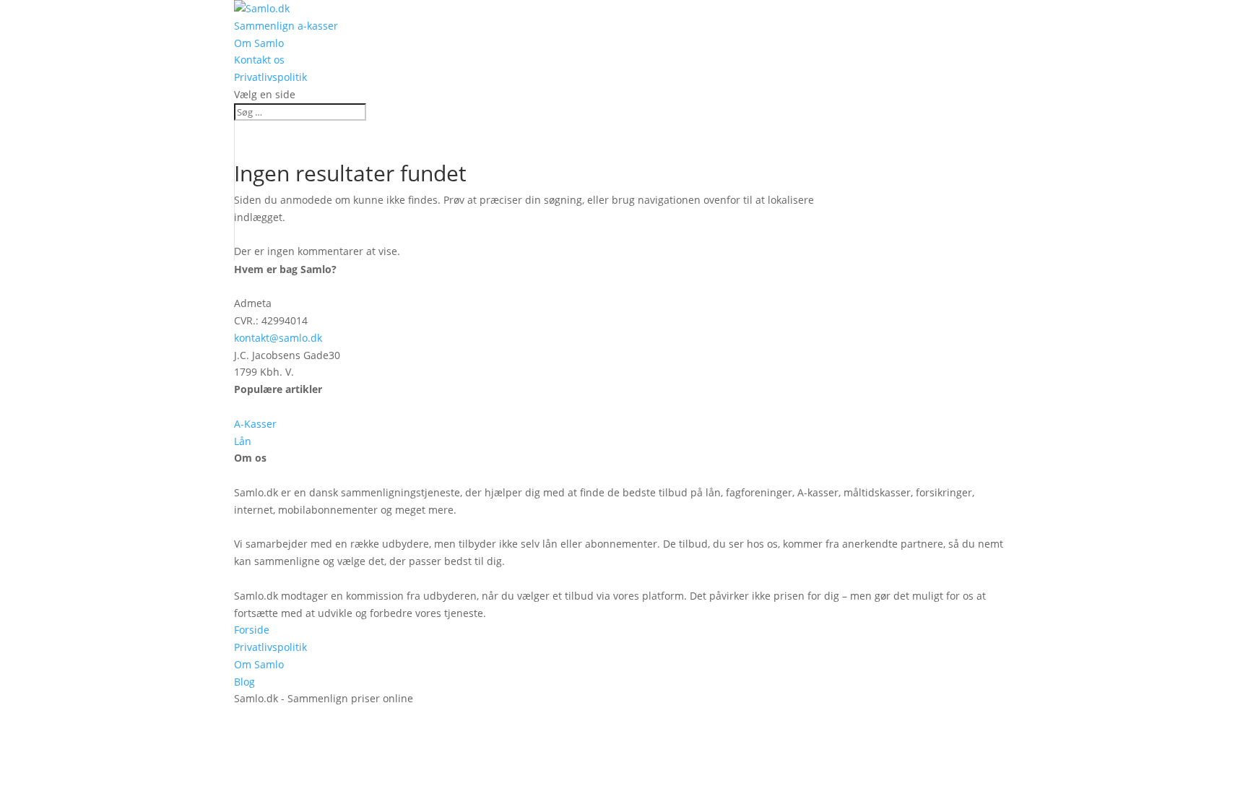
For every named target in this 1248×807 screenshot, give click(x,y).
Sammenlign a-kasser (286, 26)
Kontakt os (259, 59)
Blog (244, 682)
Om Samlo (259, 43)
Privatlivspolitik (270, 77)
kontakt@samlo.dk (278, 338)
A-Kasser (255, 424)
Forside (251, 629)
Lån (242, 441)
